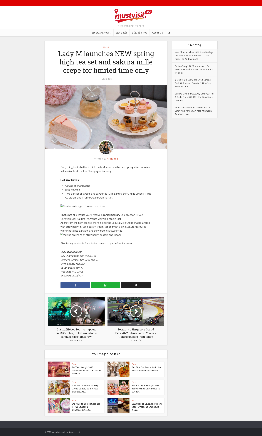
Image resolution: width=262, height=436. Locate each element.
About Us (157, 32)
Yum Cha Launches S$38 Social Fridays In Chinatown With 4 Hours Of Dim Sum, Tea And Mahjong (194, 55)
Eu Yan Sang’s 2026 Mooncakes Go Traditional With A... (87, 370)
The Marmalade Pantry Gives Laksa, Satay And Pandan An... (85, 388)
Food (106, 47)
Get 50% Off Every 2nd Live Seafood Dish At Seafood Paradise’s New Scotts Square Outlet (194, 83)
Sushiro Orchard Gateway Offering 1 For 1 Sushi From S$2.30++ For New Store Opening (194, 97)
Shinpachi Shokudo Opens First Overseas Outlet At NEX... (147, 406)
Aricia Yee (112, 158)
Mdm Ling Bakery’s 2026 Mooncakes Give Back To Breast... (146, 388)
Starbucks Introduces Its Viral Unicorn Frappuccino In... (86, 406)
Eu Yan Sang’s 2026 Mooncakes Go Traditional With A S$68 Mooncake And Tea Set (194, 69)
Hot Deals (121, 32)
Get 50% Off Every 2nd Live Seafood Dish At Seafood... (146, 369)
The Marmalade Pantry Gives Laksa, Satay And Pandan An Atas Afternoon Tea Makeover (193, 111)
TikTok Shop (139, 32)
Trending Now (100, 32)
